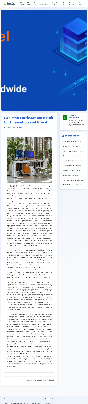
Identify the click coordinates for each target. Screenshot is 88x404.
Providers (72, 4)
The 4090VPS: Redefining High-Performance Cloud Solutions (74, 180)
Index (22, 4)
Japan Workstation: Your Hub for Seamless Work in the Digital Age (74, 146)
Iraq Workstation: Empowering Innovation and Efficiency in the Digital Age (74, 170)
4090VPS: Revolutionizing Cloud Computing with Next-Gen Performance (74, 185)
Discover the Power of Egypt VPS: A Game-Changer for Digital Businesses (74, 156)
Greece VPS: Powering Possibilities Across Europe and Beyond (74, 141)
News (80, 4)
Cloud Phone (55, 3)
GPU (35, 4)
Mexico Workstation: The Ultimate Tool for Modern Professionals (74, 161)
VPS (28, 4)
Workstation (44, 4)
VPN (63, 4)
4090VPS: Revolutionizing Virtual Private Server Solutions (74, 175)
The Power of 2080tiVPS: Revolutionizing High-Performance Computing (74, 151)
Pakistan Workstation (73, 117)
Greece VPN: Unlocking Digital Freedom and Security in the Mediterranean (74, 166)
